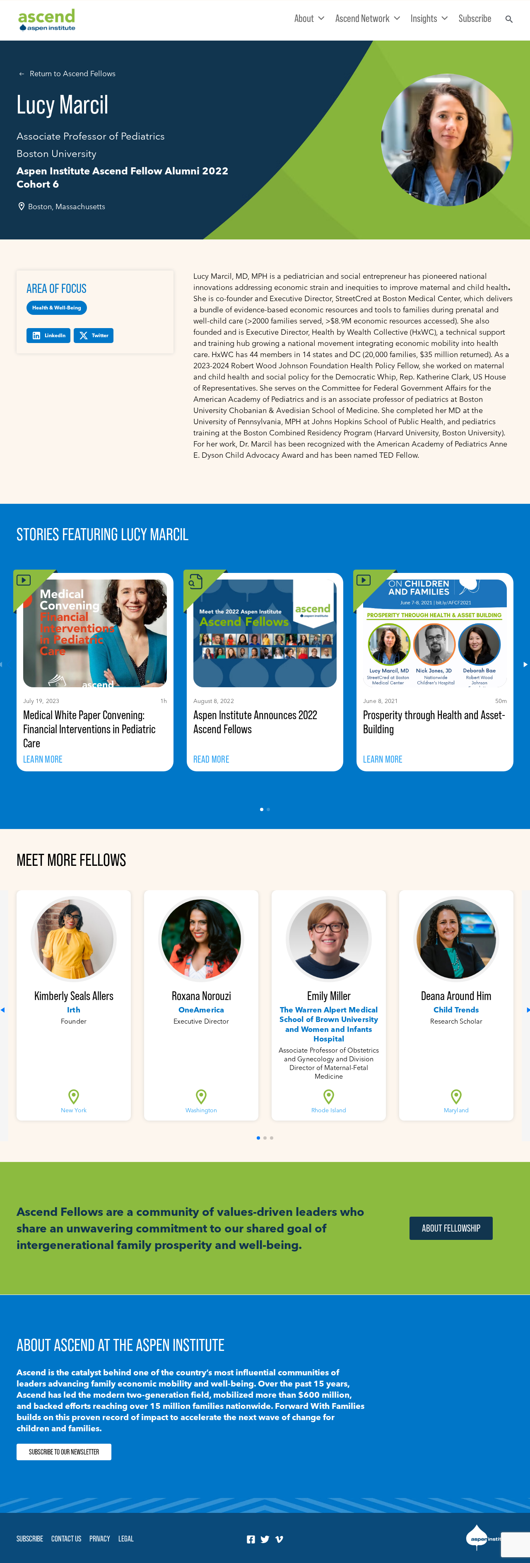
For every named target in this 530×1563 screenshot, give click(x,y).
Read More (211, 759)
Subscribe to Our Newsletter (64, 1452)
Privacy (99, 1538)
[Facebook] (250, 1539)
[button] (261, 809)
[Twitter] (265, 1539)
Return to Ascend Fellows (73, 73)
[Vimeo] (279, 1539)
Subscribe (30, 1538)
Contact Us (66, 1538)
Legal (126, 1538)
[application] (319, 18)
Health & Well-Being (56, 307)
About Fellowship (451, 1228)
